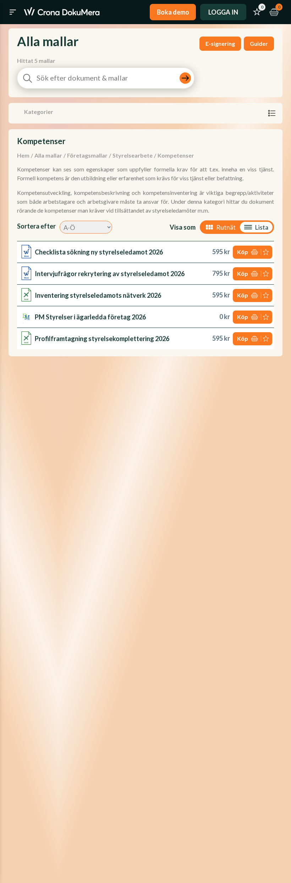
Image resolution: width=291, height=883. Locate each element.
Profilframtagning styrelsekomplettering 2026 (102, 338)
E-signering (220, 43)
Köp (242, 251)
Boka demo (173, 12)
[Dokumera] (61, 12)
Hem (23, 155)
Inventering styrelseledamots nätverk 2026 (98, 295)
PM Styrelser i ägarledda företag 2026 (90, 316)
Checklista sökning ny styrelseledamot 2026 (99, 252)
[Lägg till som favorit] (266, 252)
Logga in (223, 12)
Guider (259, 43)
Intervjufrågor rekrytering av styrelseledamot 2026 (110, 273)
